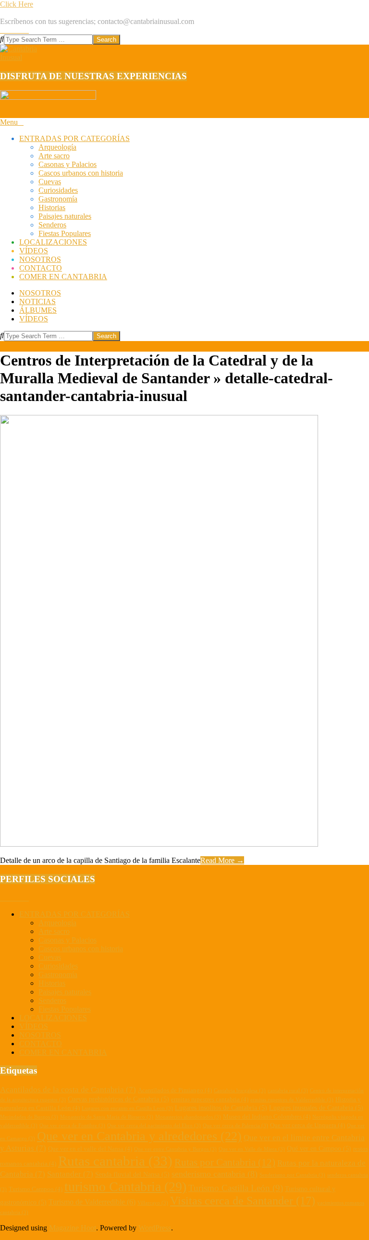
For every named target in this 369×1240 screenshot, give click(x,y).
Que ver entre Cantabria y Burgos (175, 1149)
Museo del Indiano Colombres (266, 1116)
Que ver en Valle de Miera (252, 1149)
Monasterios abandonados (188, 1117)
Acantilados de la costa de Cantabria (68, 1089)
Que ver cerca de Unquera (307, 1125)
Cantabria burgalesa (240, 1090)
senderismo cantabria (215, 1174)
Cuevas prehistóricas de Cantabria (118, 1099)
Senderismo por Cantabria (292, 1175)
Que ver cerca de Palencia (235, 1125)
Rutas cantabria (115, 1161)
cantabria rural (288, 1090)
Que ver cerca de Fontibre (72, 1125)
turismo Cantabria (125, 1186)
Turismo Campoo (35, 1189)
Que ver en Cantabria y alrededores (139, 1136)
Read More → (222, 860)
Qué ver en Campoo (319, 1148)
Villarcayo (152, 1202)
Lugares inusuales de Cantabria (316, 1107)
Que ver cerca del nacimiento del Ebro (154, 1125)
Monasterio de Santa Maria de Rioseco (106, 1117)
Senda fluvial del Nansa (132, 1174)
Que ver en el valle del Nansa (90, 1149)
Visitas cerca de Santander (242, 1200)
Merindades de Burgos (29, 1117)
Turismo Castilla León (235, 1188)
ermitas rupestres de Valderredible (291, 1099)
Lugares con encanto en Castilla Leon (127, 1108)
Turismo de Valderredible (92, 1202)
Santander (70, 1174)
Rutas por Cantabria (224, 1162)
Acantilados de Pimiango (175, 1090)
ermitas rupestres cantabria (209, 1099)
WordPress (154, 1228)
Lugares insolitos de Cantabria (221, 1107)
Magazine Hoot (72, 1228)
